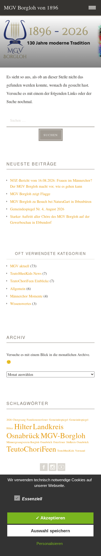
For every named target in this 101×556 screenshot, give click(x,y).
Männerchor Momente (26, 296)
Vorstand (80, 450)
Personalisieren (50, 543)
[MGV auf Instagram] (52, 468)
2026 (9, 419)
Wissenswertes (20, 303)
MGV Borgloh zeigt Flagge (30, 193)
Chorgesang (19, 419)
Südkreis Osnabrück (77, 442)
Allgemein (17, 288)
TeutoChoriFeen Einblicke (29, 280)
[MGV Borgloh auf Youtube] (61, 468)
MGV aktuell (19, 265)
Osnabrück (46, 442)
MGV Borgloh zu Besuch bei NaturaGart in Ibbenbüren (50, 201)
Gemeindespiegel (58, 419)
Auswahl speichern (50, 530)
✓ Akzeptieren (50, 518)
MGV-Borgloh (63, 435)
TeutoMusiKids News (25, 273)
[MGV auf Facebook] (44, 468)
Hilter (23, 426)
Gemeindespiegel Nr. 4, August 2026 (37, 208)
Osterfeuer (59, 442)
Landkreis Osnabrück (34, 430)
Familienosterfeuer (37, 419)
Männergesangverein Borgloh (22, 442)
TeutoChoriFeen (31, 449)
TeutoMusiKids (65, 450)
